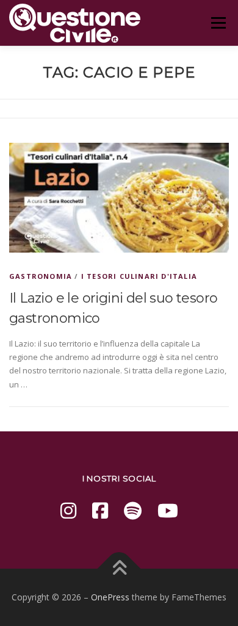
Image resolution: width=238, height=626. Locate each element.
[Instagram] (68, 510)
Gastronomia (40, 276)
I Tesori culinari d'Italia (139, 276)
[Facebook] (100, 510)
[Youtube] (167, 510)
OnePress (110, 597)
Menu (218, 22)
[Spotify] (133, 510)
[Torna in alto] (119, 569)
